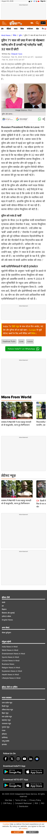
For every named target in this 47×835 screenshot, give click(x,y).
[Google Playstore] (13, 772)
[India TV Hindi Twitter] (36, 1)
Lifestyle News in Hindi (11, 678)
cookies (24, 828)
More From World (16, 397)
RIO (42, 803)
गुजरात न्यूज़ (5, 727)
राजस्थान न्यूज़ (6, 723)
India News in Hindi (10, 647)
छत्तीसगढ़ (5, 737)
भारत (15, 28)
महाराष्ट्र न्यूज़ (6, 720)
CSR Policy (7, 803)
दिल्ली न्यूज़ (5, 706)
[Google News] (7, 119)
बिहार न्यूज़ (5, 713)
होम (2, 28)
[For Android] (13, 785)
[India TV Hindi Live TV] (43, 23)
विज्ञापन (4, 609)
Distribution (23, 806)
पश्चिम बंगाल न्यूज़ (7, 709)
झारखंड (4, 744)
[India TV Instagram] (18, 758)
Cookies (6, 824)
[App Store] (34, 772)
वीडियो (9, 28)
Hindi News (6, 35)
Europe (32, 330)
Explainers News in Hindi (12, 671)
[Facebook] (5, 758)
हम (3, 606)
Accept (17, 832)
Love (21, 341)
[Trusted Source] (21, 119)
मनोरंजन (30, 28)
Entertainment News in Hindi (13, 654)
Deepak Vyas (16, 54)
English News (7, 620)
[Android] (31, 1)
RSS (36, 803)
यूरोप (20, 35)
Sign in (42, 1)
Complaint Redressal (23, 803)
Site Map (8, 800)
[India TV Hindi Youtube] (38, 1)
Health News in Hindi (10, 674)
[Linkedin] (30, 758)
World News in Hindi (10, 650)
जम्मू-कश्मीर (5, 741)
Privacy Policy (35, 800)
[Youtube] (24, 758)
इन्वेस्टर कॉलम (6, 616)
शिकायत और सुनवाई (8, 613)
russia (30, 341)
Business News (8, 664)
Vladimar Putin (9, 341)
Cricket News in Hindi (10, 660)
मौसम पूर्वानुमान (6, 633)
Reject (32, 832)
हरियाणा (4, 734)
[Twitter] (11, 758)
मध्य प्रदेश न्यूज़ (7, 716)
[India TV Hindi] (15, 23)
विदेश (22, 28)
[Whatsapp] (39, 119)
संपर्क (3, 602)
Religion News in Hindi (11, 667)
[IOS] (29, 1)
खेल (37, 28)
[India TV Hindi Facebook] (34, 1)
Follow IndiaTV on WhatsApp (21, 349)
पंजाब (3, 730)
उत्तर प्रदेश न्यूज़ (7, 703)
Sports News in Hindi (10, 657)
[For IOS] (34, 785)
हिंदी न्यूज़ (15, 326)
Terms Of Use (20, 800)
